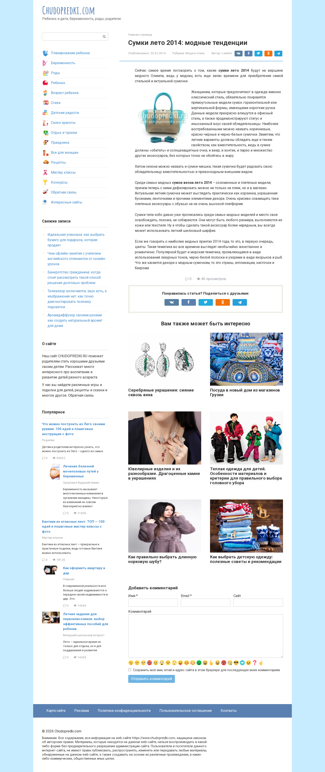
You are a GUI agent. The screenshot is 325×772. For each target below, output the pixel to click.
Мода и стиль (195, 53)
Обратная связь (63, 192)
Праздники (60, 142)
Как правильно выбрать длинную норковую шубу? (162, 559)
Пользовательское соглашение (185, 711)
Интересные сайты (66, 202)
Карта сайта (55, 711)
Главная (68, 579)
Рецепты (58, 162)
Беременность (63, 63)
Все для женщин (64, 152)
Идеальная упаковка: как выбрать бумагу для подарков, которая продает (76, 239)
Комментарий (139, 611)
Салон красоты (63, 123)
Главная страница (140, 34)
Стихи (55, 103)
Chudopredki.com (68, 10)
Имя (133, 596)
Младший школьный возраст (84, 635)
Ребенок (58, 83)
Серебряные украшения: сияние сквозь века (161, 392)
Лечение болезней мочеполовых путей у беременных (81, 471)
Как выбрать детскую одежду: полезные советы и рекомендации (245, 559)
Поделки (48, 440)
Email (186, 596)
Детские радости (65, 113)
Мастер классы (63, 172)
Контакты (229, 711)
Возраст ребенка (64, 93)
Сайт (237, 596)
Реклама (81, 711)
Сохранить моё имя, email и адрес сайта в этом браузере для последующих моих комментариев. (207, 670)
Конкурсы (59, 182)
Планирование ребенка (70, 53)
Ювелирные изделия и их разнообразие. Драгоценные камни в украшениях (164, 473)
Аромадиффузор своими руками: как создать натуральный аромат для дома (75, 320)
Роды (55, 73)
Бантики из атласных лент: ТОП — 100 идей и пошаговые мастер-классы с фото (73, 527)
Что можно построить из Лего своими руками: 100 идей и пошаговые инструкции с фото (73, 429)
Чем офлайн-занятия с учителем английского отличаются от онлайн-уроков (77, 258)
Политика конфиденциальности (124, 711)
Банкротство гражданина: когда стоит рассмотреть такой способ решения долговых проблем (74, 277)
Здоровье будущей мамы (81, 482)
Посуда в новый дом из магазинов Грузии (245, 392)
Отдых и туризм (64, 133)
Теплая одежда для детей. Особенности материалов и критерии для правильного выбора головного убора (246, 475)
